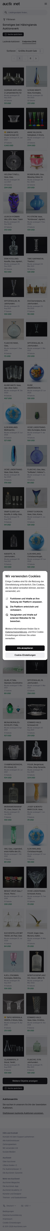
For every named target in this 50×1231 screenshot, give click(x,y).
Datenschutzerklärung (16, 632)
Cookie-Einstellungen (25, 655)
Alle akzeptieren (25, 648)
